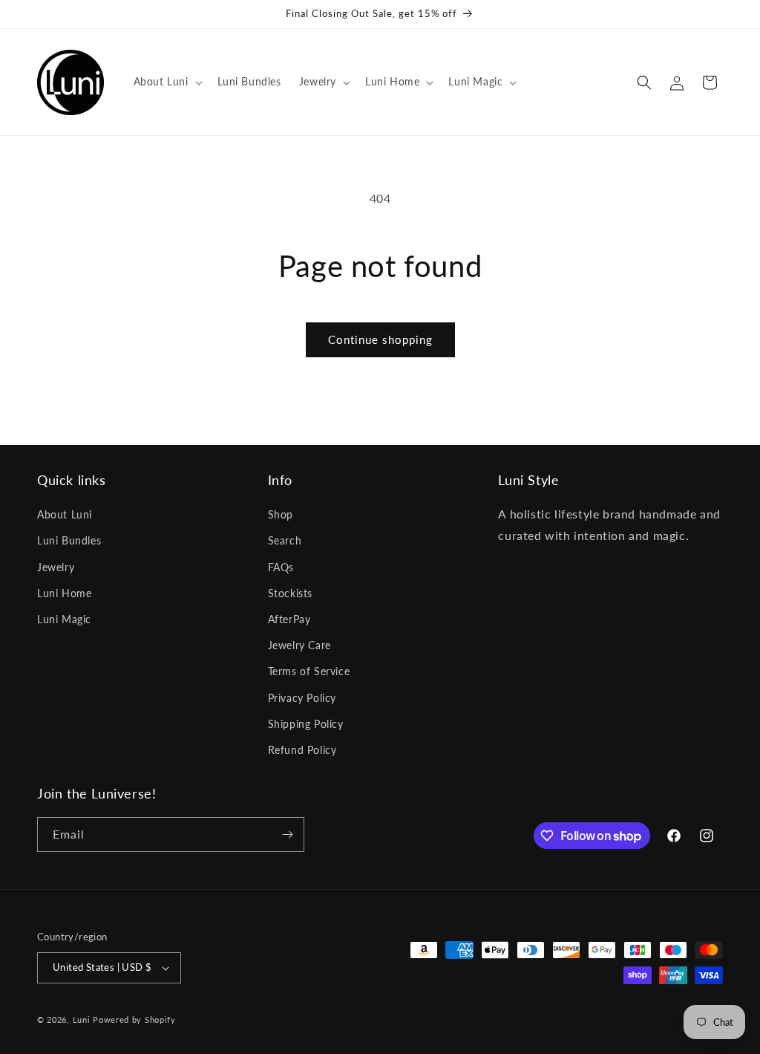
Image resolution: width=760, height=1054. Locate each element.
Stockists (290, 593)
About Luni (64, 514)
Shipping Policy (306, 724)
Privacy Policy (302, 698)
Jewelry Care (299, 645)
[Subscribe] (287, 834)
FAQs (281, 567)
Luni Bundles (69, 540)
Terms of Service (309, 671)
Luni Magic (64, 619)
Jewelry (55, 567)
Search (285, 540)
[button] (167, 81)
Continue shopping (380, 339)
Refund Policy (302, 750)
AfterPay (289, 619)
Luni (82, 1019)
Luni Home (64, 593)
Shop (280, 514)
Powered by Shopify (134, 1019)
